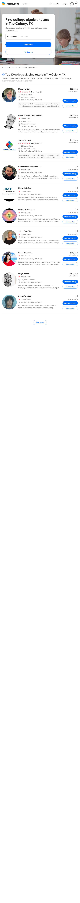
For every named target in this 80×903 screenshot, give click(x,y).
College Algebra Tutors (29, 67)
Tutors (4, 67)
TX (9, 67)
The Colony (16, 67)
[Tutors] (10, 3)
